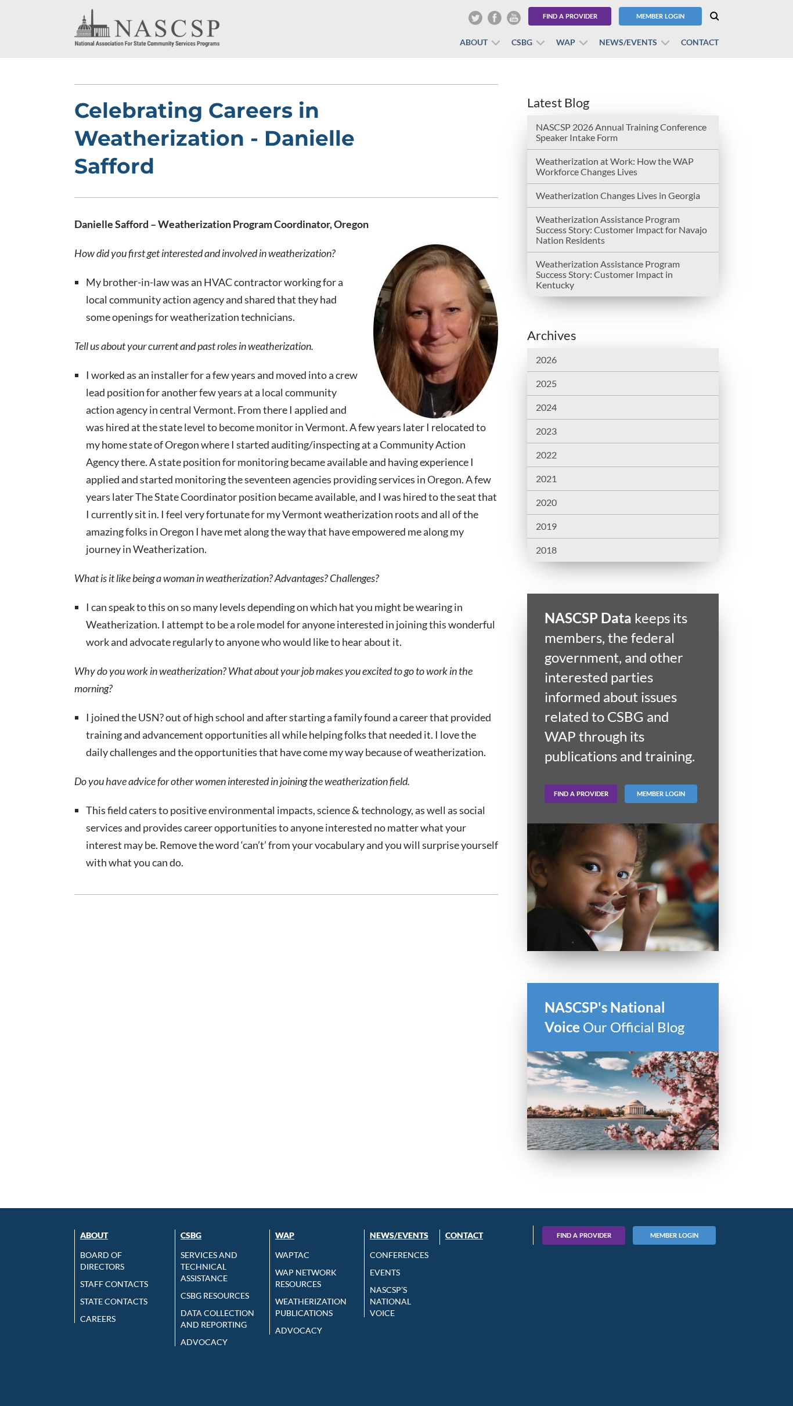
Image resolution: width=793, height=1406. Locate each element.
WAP (565, 42)
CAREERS (98, 1319)
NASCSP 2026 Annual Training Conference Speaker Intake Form (621, 132)
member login (661, 793)
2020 (546, 502)
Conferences (399, 1255)
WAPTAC (292, 1255)
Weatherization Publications (311, 1307)
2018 (546, 549)
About (474, 42)
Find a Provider (570, 16)
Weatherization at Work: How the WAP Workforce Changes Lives (615, 166)
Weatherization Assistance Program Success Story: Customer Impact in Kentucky (608, 274)
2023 (546, 430)
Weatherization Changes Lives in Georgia (618, 195)
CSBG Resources (215, 1295)
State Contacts (113, 1301)
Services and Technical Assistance (209, 1266)
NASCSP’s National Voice (390, 1301)
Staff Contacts (114, 1284)
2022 (546, 454)
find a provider (581, 793)
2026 (546, 359)
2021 (546, 478)
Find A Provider (584, 1235)
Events (385, 1272)
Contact (700, 42)
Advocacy (204, 1342)
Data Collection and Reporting (217, 1318)
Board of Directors (102, 1260)
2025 (546, 383)
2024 (546, 407)
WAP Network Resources (306, 1278)
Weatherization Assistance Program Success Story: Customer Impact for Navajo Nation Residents (621, 229)
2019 (546, 526)
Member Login (660, 16)
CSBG (521, 42)
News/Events (628, 42)
